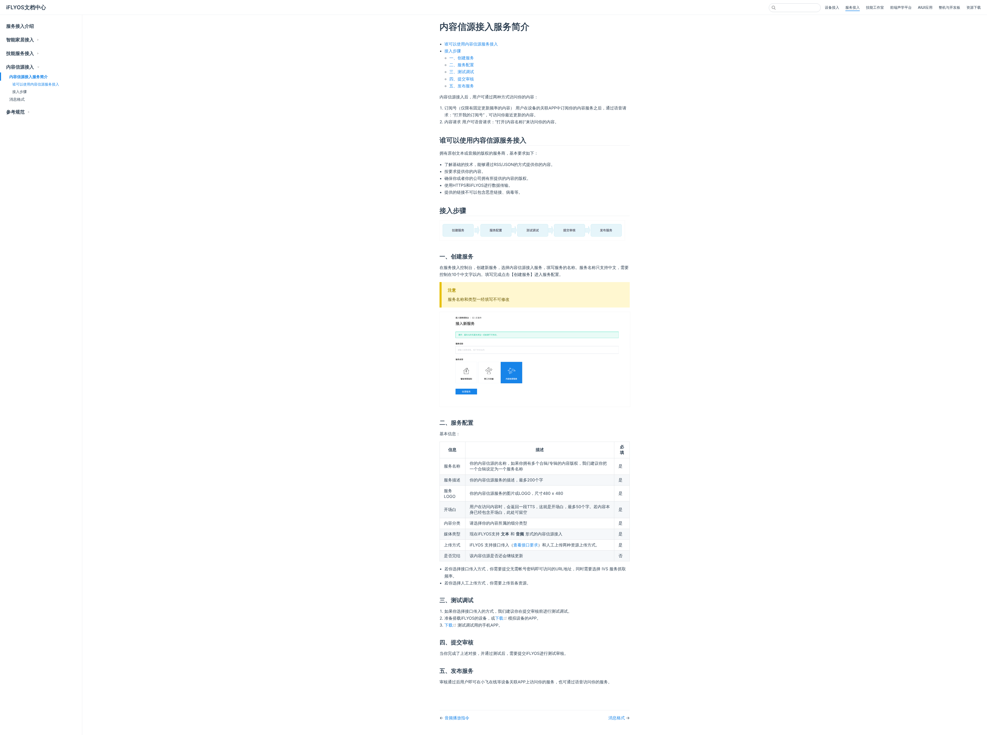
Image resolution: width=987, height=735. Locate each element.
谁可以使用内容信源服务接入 (35, 84)
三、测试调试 (461, 71)
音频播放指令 (457, 717)
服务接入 (852, 7)
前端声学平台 (901, 7)
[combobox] (795, 7)
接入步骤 (19, 91)
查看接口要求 (525, 544)
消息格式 (17, 99)
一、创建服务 (461, 57)
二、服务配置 (461, 64)
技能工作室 (875, 7)
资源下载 (973, 7)
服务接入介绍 (20, 26)
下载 (501, 618)
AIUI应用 (925, 7)
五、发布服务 (461, 85)
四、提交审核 (461, 78)
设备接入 (832, 7)
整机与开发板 (949, 7)
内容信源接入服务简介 (28, 76)
